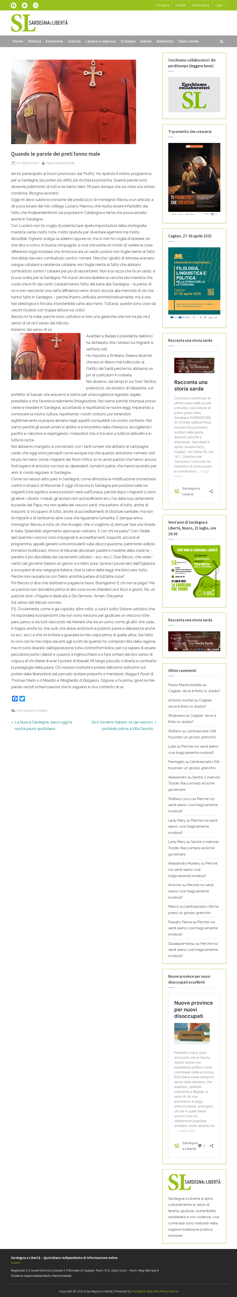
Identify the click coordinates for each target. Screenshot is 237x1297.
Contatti (180, 5)
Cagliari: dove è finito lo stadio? (194, 691)
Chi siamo (163, 5)
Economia (54, 41)
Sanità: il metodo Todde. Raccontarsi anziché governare (194, 783)
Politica (34, 41)
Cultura (74, 41)
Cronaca (128, 41)
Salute (146, 41)
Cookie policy (201, 5)
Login (219, 5)
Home (18, 41)
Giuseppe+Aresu (181, 944)
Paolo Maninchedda (60, 163)
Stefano (174, 731)
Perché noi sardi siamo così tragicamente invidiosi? (193, 805)
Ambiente (164, 41)
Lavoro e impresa (101, 41)
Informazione (26, 710)
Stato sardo (188, 41)
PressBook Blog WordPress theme (155, 1291)
